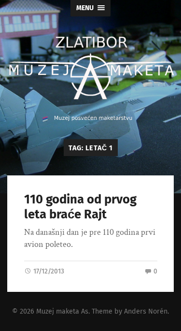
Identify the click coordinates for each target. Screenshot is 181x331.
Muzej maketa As (62, 311)
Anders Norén (145, 311)
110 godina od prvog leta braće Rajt (80, 207)
